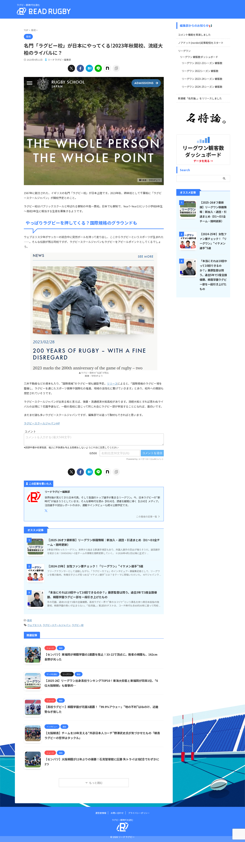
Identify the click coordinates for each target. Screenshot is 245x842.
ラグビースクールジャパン (56, 625)
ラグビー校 (77, 625)
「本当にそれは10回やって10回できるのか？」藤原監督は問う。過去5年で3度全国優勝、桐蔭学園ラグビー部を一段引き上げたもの (213, 275)
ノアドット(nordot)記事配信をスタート (200, 42)
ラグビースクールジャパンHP (42, 423)
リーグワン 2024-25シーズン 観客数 (202, 86)
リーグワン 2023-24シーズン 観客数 (202, 79)
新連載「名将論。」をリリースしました (200, 98)
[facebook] (80, 68)
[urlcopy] (116, 68)
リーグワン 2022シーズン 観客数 (200, 71)
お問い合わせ (117, 812)
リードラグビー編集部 (59, 59)
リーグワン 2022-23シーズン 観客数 (202, 63)
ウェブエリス (34, 625)
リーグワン (184, 51)
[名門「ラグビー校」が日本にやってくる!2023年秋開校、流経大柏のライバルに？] (89, 68)
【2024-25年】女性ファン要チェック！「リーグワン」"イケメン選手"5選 (95, 566)
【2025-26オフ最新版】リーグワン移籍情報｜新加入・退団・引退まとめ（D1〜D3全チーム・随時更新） (213, 211)
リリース (112, 383)
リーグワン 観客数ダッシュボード (199, 57)
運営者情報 (100, 812)
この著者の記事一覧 (146, 516)
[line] (98, 68)
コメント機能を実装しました (194, 34)
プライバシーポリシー (139, 812)
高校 (29, 620)
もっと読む (96, 783)
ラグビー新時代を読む (122, 819)
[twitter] (71, 68)
